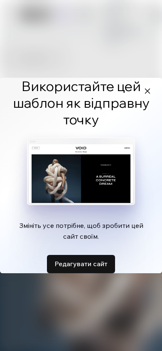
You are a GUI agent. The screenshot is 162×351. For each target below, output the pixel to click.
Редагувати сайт (81, 264)
